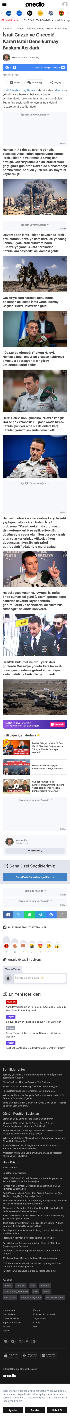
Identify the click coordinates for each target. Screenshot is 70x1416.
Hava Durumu (10, 1167)
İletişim (6, 1330)
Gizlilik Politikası (11, 1318)
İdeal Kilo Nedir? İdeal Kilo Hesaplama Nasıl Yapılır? (29, 1237)
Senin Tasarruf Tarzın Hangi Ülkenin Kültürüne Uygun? (33, 1035)
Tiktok (46, 1291)
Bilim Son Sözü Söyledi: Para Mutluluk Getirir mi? (28, 1118)
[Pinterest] (34, 1341)
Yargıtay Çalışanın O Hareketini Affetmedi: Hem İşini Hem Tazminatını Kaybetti (36, 1008)
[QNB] (40, 13)
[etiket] (7, 742)
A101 (35, 1291)
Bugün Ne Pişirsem (31, 1297)
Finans (10, 1028)
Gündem (19, 28)
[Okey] (19, 13)
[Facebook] (13, 1341)
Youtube (45, 1285)
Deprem (21, 1285)
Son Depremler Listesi (14, 1173)
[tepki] (6, 946)
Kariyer (37, 1310)
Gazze (59, 90)
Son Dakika (9, 1297)
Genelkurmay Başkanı (23, 90)
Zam (33, 1285)
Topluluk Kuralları (12, 1322)
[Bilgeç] (61, 13)
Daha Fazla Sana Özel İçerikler (33, 877)
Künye (36, 1322)
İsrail (6, 90)
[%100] (29, 13)
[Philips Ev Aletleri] (8, 13)
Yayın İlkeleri (39, 1318)
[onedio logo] (33, 1376)
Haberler (7, 28)
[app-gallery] (49, 1356)
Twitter (7, 1285)
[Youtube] (27, 1341)
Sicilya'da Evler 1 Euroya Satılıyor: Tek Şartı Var (33, 1021)
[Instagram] (5, 1341)
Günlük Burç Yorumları (16, 1291)
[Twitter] (20, 1341)
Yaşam (10, 1016)
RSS (35, 1326)
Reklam (6, 1326)
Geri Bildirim (9, 1314)
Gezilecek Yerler (55, 1297)
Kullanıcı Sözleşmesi (44, 1314)
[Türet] (51, 13)
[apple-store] (12, 1356)
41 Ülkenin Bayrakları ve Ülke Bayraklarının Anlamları (30, 1258)
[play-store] (30, 1356)
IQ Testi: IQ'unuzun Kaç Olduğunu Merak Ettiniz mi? (29, 1270)
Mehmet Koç (27, 57)
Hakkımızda (9, 1310)
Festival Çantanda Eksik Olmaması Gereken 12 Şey (35, 1047)
